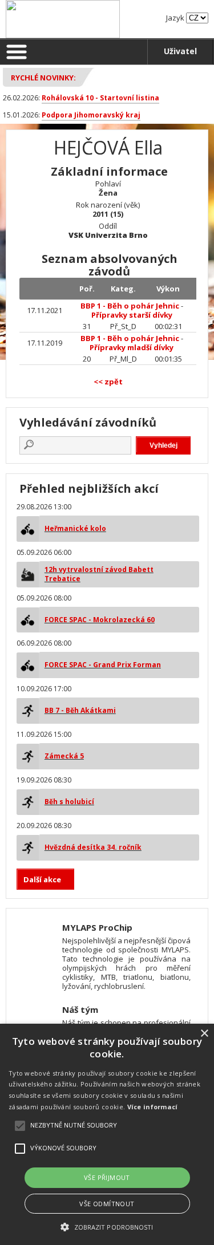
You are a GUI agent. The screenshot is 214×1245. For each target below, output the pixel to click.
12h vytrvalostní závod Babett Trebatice (99, 574)
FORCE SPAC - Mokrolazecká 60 (100, 619)
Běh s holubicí (69, 801)
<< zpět (108, 381)
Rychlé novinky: (43, 77)
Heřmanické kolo (75, 528)
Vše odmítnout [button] (106, 1203)
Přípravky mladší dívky (131, 347)
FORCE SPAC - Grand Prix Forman (103, 665)
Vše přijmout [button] (107, 1177)
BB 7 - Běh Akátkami (80, 710)
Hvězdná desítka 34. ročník (93, 847)
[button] (106, 1226)
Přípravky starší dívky (131, 315)
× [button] (204, 1033)
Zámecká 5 (64, 756)
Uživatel (180, 51)
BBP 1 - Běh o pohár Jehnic (129, 306)
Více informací (152, 1106)
